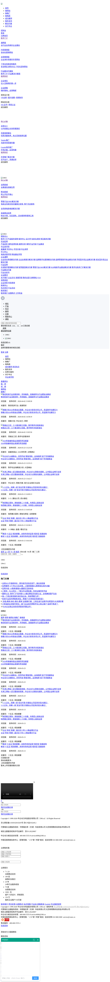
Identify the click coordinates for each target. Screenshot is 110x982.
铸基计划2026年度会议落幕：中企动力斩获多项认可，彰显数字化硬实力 (28, 412)
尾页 (17, 552)
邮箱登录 (40, 904)
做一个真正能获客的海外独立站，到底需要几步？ (21, 596)
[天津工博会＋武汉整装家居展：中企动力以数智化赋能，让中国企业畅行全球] (31, 472)
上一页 (7, 552)
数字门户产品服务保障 (9, 239)
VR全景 (4, 98)
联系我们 (4, 290)
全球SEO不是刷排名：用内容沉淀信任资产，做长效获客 (23, 583)
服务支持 (8, 21)
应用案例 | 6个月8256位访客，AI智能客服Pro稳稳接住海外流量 (26, 586)
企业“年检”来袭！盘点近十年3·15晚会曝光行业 (18, 521)
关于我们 (4, 278)
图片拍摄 (11, 98)
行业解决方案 (6, 270)
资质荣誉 (4, 280)
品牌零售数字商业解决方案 (65, 260)
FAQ (39, 278)
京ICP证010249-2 (82, 907)
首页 (7, 8)
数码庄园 (26, 278)
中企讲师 (24, 249)
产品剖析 (4, 244)
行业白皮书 (5, 272)
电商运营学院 (6, 254)
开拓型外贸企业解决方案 (85, 260)
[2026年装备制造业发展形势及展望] (14, 441)
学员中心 (9, 249)
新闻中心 (4, 285)
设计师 (28, 239)
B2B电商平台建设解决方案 (61, 267)
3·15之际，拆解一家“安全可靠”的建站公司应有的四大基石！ (24, 490)
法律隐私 (33, 278)
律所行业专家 (31, 244)
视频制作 (19, 98)
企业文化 (11, 278)
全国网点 (11, 293)
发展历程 (18, 278)
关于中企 (8, 26)
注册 (6, 352)
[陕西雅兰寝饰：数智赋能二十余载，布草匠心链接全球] (22, 503)
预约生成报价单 (7, 807)
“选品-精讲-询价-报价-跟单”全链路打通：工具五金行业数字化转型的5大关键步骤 (32, 601)
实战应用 (4, 241)
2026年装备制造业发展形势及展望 (14, 443)
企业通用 (4, 257)
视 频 (3, 387)
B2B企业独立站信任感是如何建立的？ (17, 606)
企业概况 (4, 275)
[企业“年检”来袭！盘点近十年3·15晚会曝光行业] (19, 518)
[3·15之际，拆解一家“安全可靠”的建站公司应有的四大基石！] (24, 487)
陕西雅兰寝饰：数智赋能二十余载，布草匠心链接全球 (21, 505)
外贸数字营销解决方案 (9, 267)
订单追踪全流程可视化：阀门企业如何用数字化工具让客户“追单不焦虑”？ (30, 604)
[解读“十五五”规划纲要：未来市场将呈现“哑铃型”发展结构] (24, 534)
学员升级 (17, 249)
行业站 (34, 904)
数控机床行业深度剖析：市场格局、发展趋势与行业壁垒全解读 (25, 397)
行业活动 (11, 288)
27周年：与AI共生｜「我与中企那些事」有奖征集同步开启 (24, 591)
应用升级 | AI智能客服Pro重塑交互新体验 (17, 588)
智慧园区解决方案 (25, 267)
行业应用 (4, 265)
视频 (6, 617)
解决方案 (8, 24)
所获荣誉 (11, 283)
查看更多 (4, 381)
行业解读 (40, 244)
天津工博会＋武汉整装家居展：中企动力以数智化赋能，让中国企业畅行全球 (30, 474)
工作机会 (18, 293)
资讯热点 (15, 367)
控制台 (3, 30)
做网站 (7, 11)
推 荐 (3, 384)
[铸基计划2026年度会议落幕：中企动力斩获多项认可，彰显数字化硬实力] (29, 410)
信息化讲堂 (35, 239)
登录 (2, 33)
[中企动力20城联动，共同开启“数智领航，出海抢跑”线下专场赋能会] (27, 456)
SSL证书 (4, 105)
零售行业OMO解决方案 (41, 267)
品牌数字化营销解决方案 (45, 260)
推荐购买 (4, 76)
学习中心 (4, 252)
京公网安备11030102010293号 (65, 907)
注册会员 (4, 36)
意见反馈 (11, 904)
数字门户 (4, 38)
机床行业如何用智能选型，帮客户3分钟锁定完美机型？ (23, 599)
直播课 (3, 249)
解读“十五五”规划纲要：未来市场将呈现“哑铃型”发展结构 (23, 536)
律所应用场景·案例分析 (17, 244)
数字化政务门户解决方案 (81, 267)
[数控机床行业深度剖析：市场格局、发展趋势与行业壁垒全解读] (26, 394)
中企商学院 (5, 247)
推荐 (2, 617)
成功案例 (8, 18)
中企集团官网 (56, 904)
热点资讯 (4, 288)
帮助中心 (4, 236)
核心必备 (4, 121)
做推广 (7, 13)
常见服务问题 (45, 239)
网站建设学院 (17, 254)
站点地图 (27, 904)
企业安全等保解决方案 (9, 260)
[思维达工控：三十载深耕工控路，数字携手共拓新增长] (22, 425)
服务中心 (21, 239)
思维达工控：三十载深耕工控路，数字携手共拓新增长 (21, 428)
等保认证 (11, 105)
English (47, 904)
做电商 (7, 16)
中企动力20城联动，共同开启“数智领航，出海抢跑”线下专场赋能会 (26, 459)
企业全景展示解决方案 (27, 260)
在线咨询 (4, 574)
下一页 (12, 552)
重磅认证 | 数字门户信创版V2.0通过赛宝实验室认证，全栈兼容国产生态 (29, 594)
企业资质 (4, 283)
